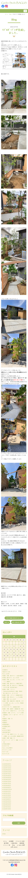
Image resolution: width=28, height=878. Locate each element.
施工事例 (6, 843)
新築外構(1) (6, 724)
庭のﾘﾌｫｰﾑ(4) (6, 671)
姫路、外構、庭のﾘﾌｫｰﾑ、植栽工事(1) (12, 683)
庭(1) (4, 728)
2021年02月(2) (7, 805)
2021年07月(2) (7, 797)
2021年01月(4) (7, 807)
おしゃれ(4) (6, 673)
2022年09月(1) (7, 785)
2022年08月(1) (7, 787)
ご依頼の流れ (14, 843)
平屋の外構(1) (6, 744)
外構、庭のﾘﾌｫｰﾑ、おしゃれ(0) (11, 677)
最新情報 (22, 843)
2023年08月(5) (7, 777)
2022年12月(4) (7, 781)
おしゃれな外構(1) (7, 748)
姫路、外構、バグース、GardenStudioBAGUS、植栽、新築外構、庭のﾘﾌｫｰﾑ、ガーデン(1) (12, 691)
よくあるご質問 (21, 845)
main (5, 622)
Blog (10, 14)
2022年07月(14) (7, 789)
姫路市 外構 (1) (7, 718)
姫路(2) (5, 720)
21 (17, 652)
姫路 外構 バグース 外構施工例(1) (13, 695)
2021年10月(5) (7, 795)
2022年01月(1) (7, 791)
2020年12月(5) (7, 809)
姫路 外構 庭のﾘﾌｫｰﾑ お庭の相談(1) (13, 675)
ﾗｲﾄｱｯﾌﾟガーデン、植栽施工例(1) (11, 707)
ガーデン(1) (6, 753)
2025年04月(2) (7, 766)
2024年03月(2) (7, 772)
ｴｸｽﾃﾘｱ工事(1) (6, 730)
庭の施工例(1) (6, 732)
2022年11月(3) (7, 783)
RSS (4, 834)
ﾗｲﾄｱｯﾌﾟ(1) (6, 746)
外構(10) (5, 670)
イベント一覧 (6, 845)
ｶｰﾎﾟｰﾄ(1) (5, 751)
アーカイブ (7, 760)
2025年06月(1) (7, 764)
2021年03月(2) (7, 803)
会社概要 (11, 841)
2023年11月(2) (7, 773)
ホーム (6, 14)
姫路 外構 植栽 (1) (9, 738)
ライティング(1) (7, 750)
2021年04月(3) (7, 801)
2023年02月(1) (7, 779)
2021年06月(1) (7, 799)
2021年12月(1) (7, 793)
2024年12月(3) (7, 768)
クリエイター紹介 (20, 841)
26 (10, 655)
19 (10, 652)
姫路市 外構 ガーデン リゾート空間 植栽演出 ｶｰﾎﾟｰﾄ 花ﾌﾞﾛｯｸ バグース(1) (14, 714)
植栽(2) (5, 722)
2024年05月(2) (7, 770)
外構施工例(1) (6, 726)
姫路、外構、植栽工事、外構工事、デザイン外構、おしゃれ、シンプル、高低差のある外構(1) (13, 703)
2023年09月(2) (7, 775)
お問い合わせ (14, 847)
